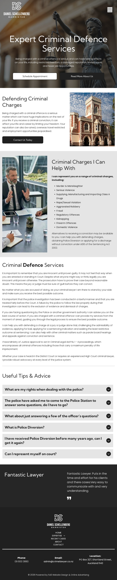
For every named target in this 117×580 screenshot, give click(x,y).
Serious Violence (65, 190)
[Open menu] (109, 9)
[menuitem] (58, 532)
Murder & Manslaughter (69, 186)
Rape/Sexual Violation (68, 202)
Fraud (59, 210)
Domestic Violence (66, 227)
